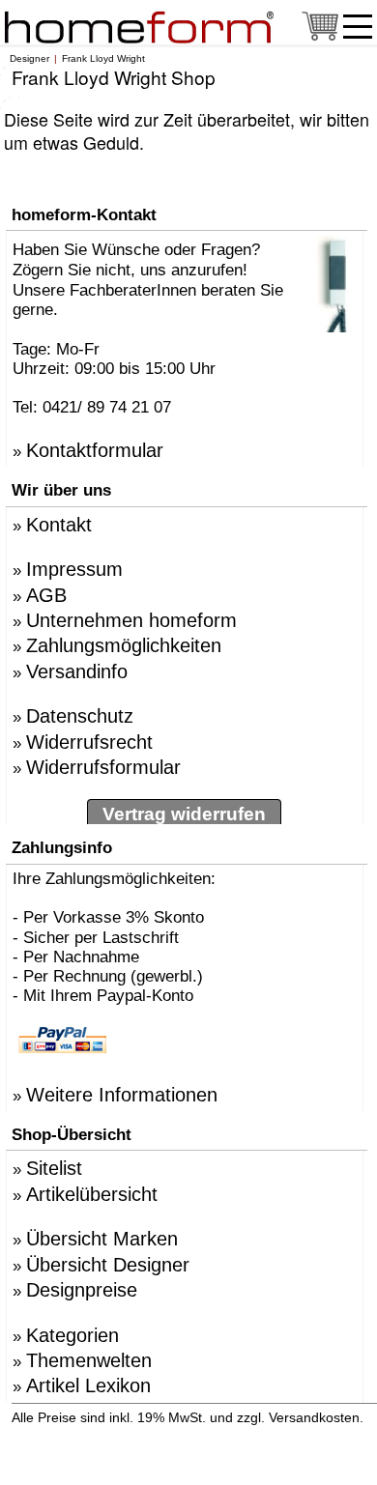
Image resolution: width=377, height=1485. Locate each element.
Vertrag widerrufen (184, 814)
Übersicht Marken (102, 1238)
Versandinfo (77, 671)
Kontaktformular (94, 450)
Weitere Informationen (122, 1094)
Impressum (74, 569)
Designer (29, 58)
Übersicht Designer (107, 1264)
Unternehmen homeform (131, 620)
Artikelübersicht (92, 1194)
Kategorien (72, 1335)
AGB (46, 595)
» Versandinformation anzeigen (194, 1426)
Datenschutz (79, 716)
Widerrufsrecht (89, 742)
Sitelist (54, 1168)
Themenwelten (89, 1360)
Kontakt (59, 524)
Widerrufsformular (103, 767)
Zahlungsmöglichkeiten (123, 645)
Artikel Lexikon (88, 1385)
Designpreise (81, 1289)
